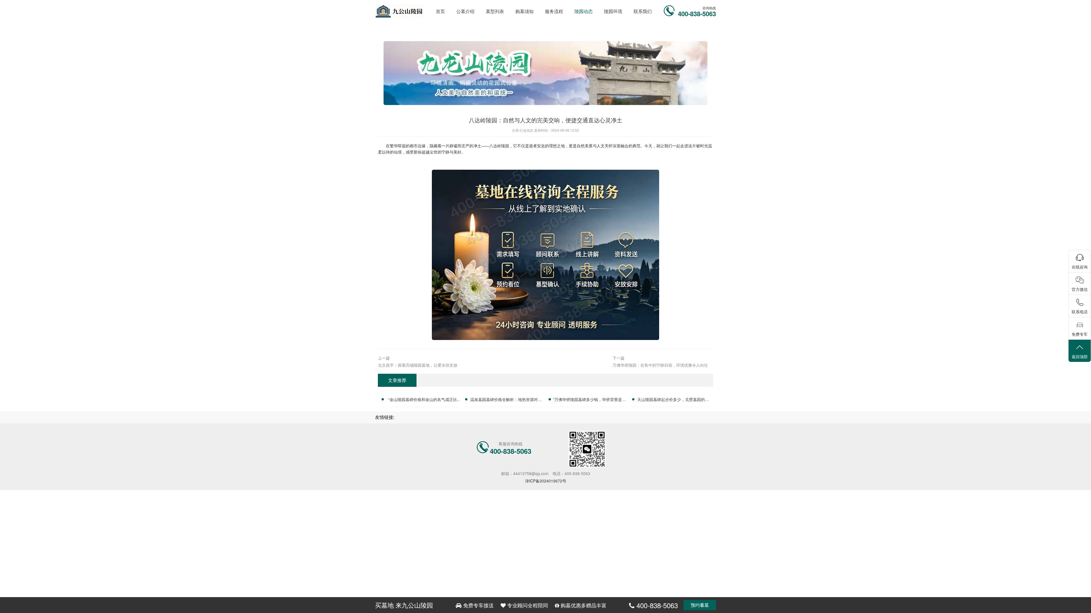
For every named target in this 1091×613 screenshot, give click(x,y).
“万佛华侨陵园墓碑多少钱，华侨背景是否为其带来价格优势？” (589, 400)
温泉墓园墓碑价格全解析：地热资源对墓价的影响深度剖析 (506, 400)
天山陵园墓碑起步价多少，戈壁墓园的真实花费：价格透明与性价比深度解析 (673, 400)
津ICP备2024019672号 (545, 481)
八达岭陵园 (499, 145)
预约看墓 (700, 605)
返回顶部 (1080, 356)
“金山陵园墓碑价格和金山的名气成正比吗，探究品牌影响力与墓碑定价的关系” (422, 400)
